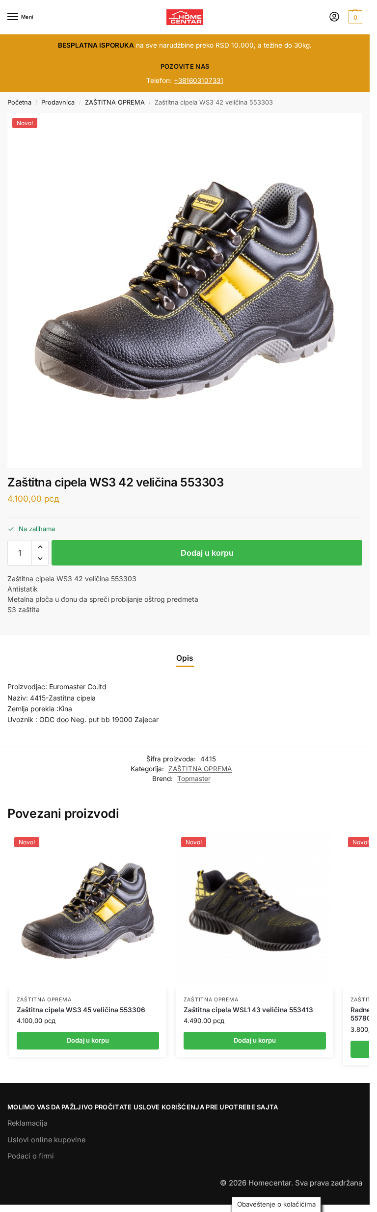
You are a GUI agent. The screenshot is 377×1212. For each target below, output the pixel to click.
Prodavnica (58, 102)
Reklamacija (27, 1123)
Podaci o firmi (30, 1156)
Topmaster (194, 778)
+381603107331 (198, 80)
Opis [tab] (184, 658)
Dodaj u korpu (207, 553)
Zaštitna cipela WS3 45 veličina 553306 (81, 1010)
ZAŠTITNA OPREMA (115, 102)
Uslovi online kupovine (46, 1139)
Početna (19, 102)
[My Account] (334, 17)
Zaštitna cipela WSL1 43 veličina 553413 (248, 1010)
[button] (354, 17)
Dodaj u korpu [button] (88, 1040)
